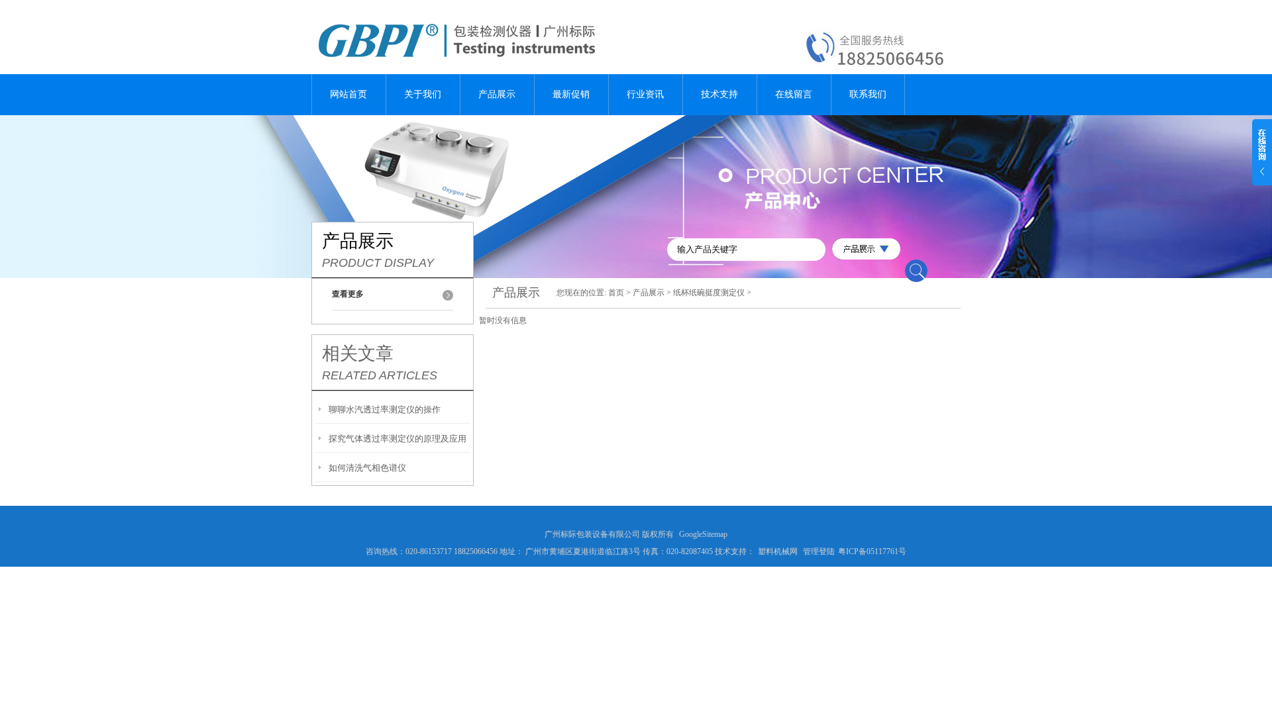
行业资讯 (645, 94)
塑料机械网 (778, 551)
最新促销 (571, 94)
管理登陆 (819, 551)
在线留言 (793, 94)
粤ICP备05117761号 (872, 551)
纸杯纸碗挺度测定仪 (709, 292)
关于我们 (422, 94)
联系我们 (867, 94)
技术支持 (719, 94)
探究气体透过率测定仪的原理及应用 (397, 439)
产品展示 (496, 94)
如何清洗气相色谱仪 (367, 468)
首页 (616, 292)
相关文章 (358, 353)
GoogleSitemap (703, 534)
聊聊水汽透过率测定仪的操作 (385, 409)
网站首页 (348, 94)
